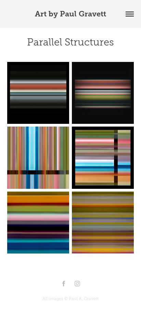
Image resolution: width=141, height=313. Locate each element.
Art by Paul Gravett (70, 14)
